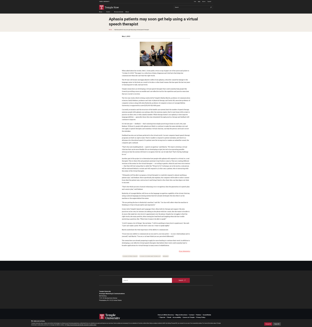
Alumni (203, 1)
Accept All (268, 324)
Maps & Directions (181, 315)
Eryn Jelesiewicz (184, 251)
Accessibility (177, 317)
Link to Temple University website (109, 317)
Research (165, 256)
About (127, 12)
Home (110, 29)
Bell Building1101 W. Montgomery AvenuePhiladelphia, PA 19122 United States (110, 298)
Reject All (276, 324)
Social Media (207, 315)
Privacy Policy (200, 317)
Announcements (118, 12)
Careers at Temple (189, 317)
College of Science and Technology (150, 256)
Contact (191, 315)
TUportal (209, 1)
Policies (198, 315)
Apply (199, 1)
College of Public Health (130, 256)
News (100, 12)
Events (108, 12)
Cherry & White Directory (166, 315)
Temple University (104, 1)
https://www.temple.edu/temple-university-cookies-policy (81, 324)
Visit (195, 1)
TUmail (169, 317)
